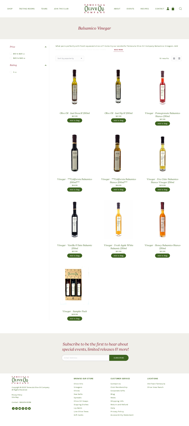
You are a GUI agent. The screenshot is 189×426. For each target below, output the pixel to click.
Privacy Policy (17, 395)
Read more (118, 50)
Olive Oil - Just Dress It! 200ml (75, 113)
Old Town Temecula (156, 384)
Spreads (78, 397)
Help (113, 408)
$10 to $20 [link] (19, 54)
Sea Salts (78, 394)
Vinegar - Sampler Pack (74, 311)
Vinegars (78, 387)
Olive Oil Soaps (81, 401)
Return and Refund (119, 404)
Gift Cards (78, 415)
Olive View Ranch (155, 387)
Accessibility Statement (122, 415)
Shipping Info (117, 401)
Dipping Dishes (81, 404)
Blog (113, 394)
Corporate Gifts (118, 391)
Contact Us (116, 384)
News (113, 397)
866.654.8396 (25, 402)
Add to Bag (75, 120)
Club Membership (119, 387)
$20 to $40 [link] (19, 58)
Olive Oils (78, 384)
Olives (77, 391)
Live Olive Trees (81, 411)
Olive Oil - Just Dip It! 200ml (118, 113)
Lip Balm (78, 408)
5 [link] (15, 72)
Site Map (15, 397)
